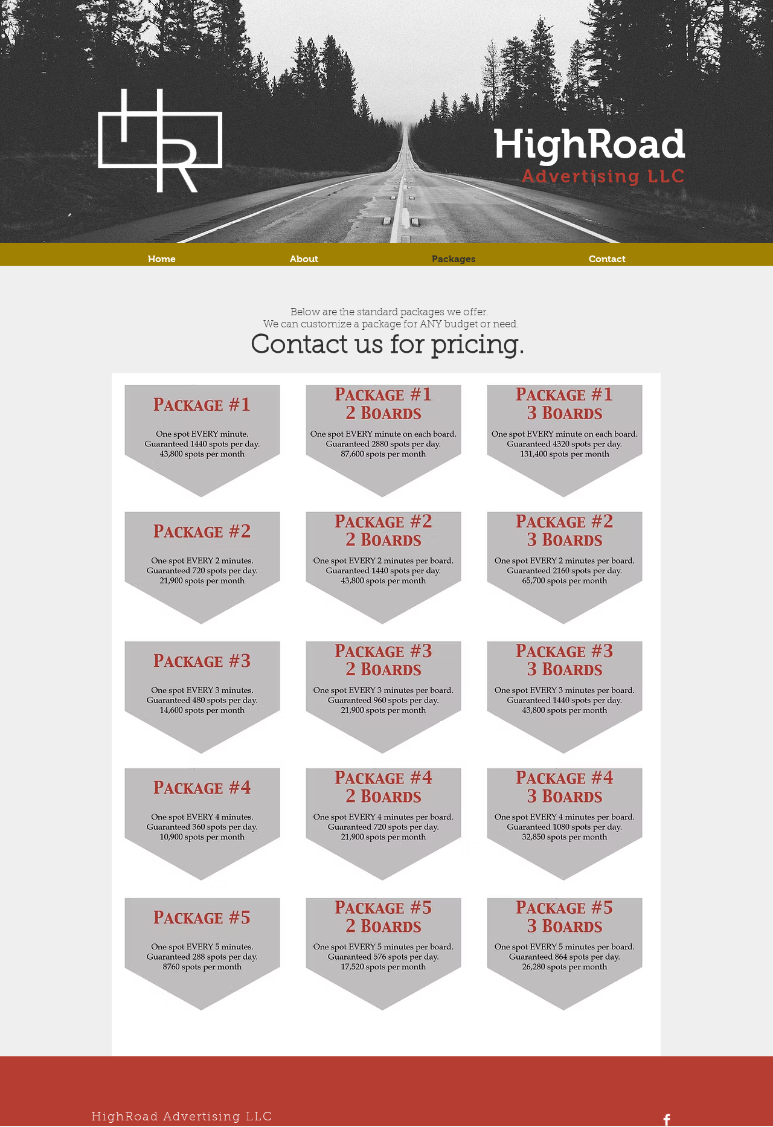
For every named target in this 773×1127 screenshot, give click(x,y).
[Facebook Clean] (667, 1120)
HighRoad (589, 143)
